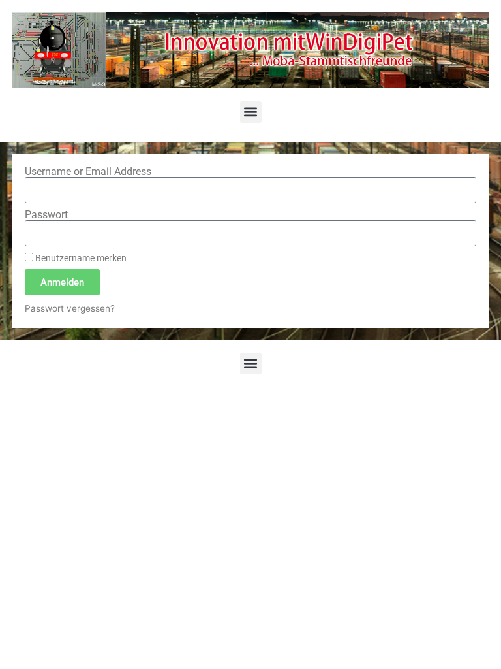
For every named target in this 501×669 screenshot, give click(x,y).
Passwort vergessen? (70, 308)
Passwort (46, 215)
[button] (251, 112)
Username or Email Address (88, 172)
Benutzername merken (80, 258)
